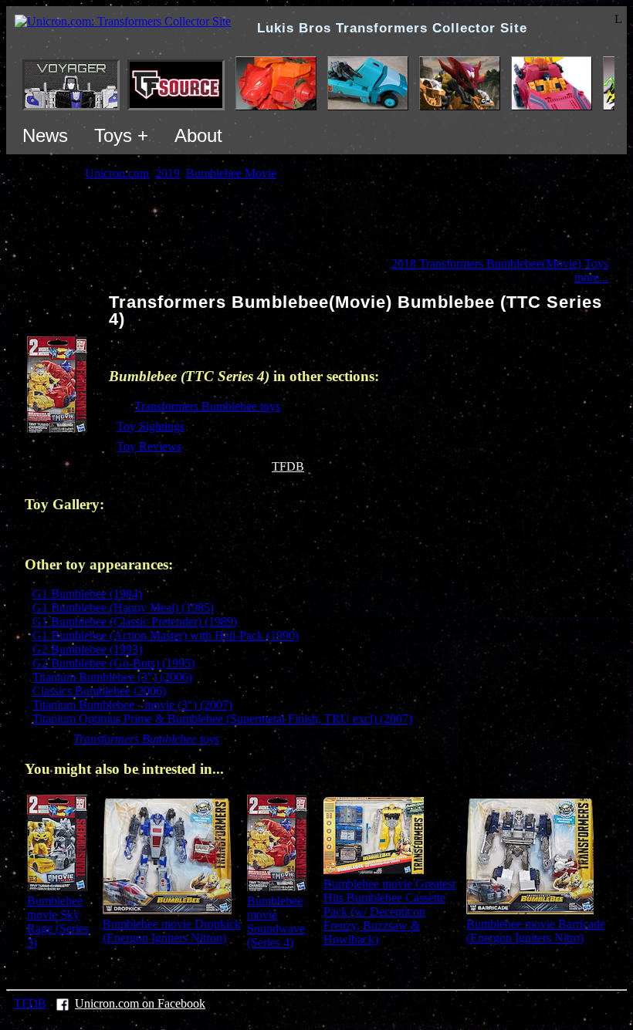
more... (591, 277)
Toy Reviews (149, 446)
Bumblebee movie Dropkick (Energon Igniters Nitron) (172, 930)
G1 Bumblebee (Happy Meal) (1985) (123, 607)
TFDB (288, 466)
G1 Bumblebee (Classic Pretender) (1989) (134, 621)
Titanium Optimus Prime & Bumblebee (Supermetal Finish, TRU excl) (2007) (222, 718)
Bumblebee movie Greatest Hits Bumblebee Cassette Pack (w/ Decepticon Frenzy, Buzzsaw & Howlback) (389, 911)
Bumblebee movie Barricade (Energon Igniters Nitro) (535, 930)
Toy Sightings (150, 426)
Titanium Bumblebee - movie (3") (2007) (132, 704)
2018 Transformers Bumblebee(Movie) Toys (499, 263)
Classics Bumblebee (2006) (99, 690)
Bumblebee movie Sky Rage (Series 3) (58, 921)
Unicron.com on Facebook (140, 1003)
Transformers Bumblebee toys (207, 406)
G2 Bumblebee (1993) (87, 649)
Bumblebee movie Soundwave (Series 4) (276, 921)
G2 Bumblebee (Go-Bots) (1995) (113, 663)
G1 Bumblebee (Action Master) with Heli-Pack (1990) (165, 635)
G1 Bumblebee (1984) (87, 593)
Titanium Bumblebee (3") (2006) (112, 677)
